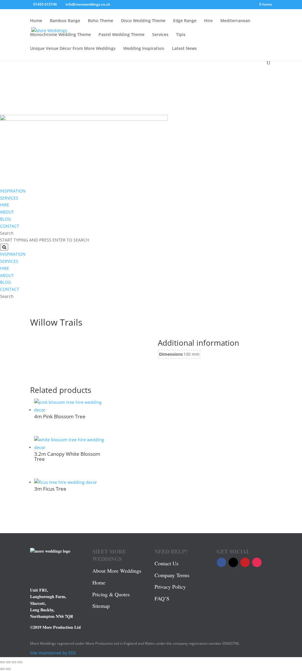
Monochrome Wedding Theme (60, 34)
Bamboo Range (65, 21)
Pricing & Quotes (111, 594)
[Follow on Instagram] (257, 562)
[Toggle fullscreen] (8, 662)
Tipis (181, 34)
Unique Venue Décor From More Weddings (73, 48)
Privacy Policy (170, 586)
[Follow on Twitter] (233, 562)
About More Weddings (116, 570)
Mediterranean (235, 21)
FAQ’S (162, 598)
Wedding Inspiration (143, 48)
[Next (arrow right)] (8, 669)
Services (160, 34)
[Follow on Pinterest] (245, 562)
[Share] (14, 662)
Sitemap (101, 605)
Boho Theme (100, 21)
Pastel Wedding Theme (122, 34)
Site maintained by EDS (53, 653)
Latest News (184, 48)
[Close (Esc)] (20, 662)
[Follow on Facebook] (221, 562)
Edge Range (184, 21)
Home (36, 21)
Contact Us (166, 563)
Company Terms (172, 575)
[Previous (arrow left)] (2, 669)
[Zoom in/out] (2, 662)
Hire (208, 21)
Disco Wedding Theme (143, 21)
